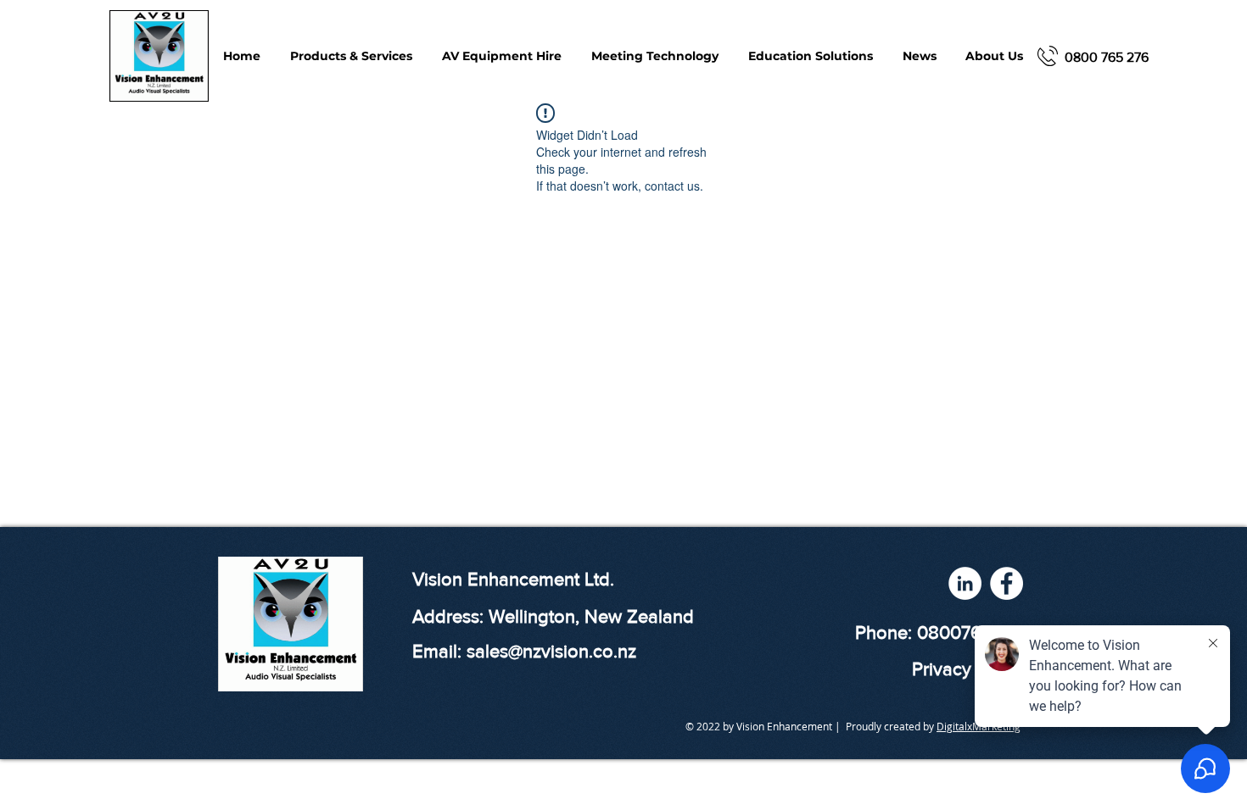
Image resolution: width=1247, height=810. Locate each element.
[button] (654, 56)
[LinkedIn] (964, 583)
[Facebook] (1006, 583)
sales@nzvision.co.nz (551, 651)
